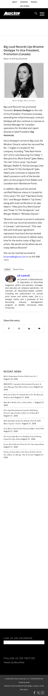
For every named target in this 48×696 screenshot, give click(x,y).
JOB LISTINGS (24, 6)
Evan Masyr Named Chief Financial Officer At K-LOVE (24, 428)
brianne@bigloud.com (15, 256)
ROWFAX (34, 2)
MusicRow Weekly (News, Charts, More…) (19, 402)
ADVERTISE (24, 2)
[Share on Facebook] (9, 328)
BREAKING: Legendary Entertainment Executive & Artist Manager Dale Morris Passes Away (22, 385)
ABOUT (14, 2)
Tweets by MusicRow (14, 662)
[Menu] (40, 13)
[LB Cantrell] (10, 281)
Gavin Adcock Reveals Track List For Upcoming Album (24, 444)
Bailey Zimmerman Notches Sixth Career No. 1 (21, 376)
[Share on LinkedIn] (29, 328)
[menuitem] (15, 2)
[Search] (34, 13)
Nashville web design (24, 686)
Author (7, 269)
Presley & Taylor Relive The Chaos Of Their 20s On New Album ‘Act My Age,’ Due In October (22, 453)
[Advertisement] (24, 479)
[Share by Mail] (39, 328)
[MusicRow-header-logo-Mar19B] (20, 13)
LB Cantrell (22, 58)
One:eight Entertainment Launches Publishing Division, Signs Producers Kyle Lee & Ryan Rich (21, 411)
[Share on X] (19, 328)
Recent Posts (18, 269)
